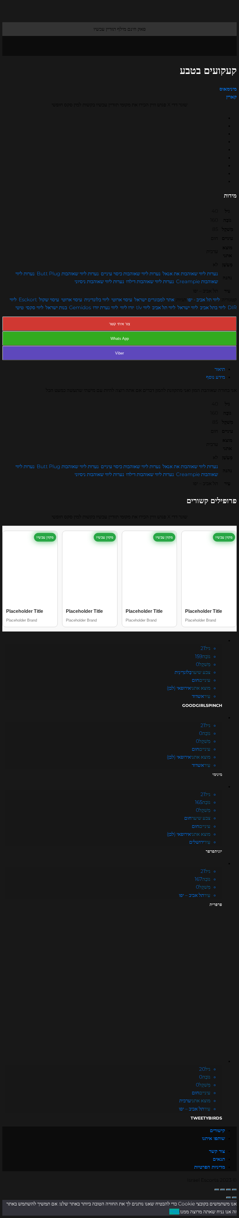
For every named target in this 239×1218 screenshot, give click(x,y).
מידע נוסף (215, 377)
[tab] (113, 369)
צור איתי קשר (119, 324)
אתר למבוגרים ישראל (154, 299)
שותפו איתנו (213, 1138)
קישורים (217, 1130)
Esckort (28, 299)
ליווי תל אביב (163, 307)
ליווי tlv (143, 307)
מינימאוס (228, 89)
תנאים (219, 1159)
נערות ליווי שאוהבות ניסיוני (99, 281)
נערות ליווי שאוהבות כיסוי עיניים (131, 273)
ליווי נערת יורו (105, 307)
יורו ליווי (127, 307)
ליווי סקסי (34, 307)
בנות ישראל (56, 307)
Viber (119, 353)
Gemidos (80, 307)
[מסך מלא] (222, 1190)
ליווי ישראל (188, 307)
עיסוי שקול (49, 299)
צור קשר (217, 1151)
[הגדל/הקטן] (217, 1190)
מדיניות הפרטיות (209, 1167)
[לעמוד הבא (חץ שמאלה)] (228, 1197)
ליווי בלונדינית (96, 299)
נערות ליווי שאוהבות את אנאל (190, 273)
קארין (231, 97)
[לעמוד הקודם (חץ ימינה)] (234, 1197)
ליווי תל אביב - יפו (203, 299)
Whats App (119, 338)
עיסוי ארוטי (121, 299)
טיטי (19, 307)
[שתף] (228, 1190)
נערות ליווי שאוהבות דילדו (150, 281)
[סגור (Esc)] (234, 1190)
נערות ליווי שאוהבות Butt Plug (68, 273)
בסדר (174, 1211)
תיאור (220, 369)
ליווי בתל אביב (213, 307)
